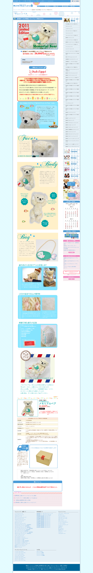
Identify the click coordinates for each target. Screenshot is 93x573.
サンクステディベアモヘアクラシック (22, 543)
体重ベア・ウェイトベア (71, 274)
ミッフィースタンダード (63, 522)
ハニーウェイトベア (19, 513)
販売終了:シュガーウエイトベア (70, 118)
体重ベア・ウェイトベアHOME (32, 565)
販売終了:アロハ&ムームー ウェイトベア (72, 122)
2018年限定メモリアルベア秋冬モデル (72, 83)
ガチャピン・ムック (62, 530)
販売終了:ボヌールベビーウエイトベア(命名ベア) (72, 54)
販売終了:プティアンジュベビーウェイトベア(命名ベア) (72, 70)
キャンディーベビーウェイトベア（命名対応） (24, 532)
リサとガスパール (61, 533)
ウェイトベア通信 (40, 552)
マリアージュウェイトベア (20, 519)
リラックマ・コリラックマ (63, 513)
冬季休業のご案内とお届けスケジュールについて (25, 502)
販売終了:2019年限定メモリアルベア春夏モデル (72, 80)
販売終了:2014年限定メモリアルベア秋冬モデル (72, 115)
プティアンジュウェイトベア (20, 517)
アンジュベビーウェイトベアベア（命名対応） (24, 528)
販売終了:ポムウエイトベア (70, 120)
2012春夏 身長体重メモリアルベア (43, 525)
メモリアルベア (64, 568)
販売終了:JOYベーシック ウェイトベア (72, 136)
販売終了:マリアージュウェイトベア (71, 75)
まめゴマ (60, 527)
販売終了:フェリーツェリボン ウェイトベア (72, 138)
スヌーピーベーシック (62, 517)
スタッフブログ (40, 551)
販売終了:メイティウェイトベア (70, 112)
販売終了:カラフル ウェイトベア (71, 131)
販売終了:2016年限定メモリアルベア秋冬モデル (72, 93)
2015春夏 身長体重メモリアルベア (43, 518)
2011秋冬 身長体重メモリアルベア (43, 527)
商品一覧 (58, 6)
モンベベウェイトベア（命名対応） (22, 530)
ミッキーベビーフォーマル (20, 552)
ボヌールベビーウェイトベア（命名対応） (23, 533)
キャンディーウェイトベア (20, 523)
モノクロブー (61, 528)
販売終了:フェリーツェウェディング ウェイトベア (72, 141)
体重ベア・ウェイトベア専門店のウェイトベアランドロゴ (23, 5)
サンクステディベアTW (19, 539)
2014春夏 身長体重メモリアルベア (43, 521)
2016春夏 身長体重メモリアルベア (43, 516)
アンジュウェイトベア (69, 46)
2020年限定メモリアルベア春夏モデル (72, 67)
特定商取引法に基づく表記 (44, 565)
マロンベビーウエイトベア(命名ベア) (71, 30)
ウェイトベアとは (40, 554)
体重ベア (70, 4)
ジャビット (60, 532)
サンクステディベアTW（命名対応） (22, 540)
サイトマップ (78, 4)
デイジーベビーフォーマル (20, 560)
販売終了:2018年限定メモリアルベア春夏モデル (72, 86)
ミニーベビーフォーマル (20, 555)
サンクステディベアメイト (20, 537)
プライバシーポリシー (54, 565)
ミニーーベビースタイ (19, 554)
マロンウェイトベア (69, 26)
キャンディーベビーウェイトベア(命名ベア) (72, 51)
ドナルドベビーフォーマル (20, 557)
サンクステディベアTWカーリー (21, 542)
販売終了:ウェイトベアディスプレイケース (72, 146)
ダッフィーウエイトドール (61, 566)
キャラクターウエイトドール (38, 566)
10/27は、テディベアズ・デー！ (70, 245)
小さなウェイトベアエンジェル (21, 544)
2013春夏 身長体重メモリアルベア (43, 523)
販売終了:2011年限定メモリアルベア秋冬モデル (72, 109)
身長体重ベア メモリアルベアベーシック (45, 513)
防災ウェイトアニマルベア (20, 545)
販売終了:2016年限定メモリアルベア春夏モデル (72, 97)
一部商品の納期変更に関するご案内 (22, 500)
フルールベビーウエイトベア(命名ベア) (72, 35)
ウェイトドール (74, 4)
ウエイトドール (57, 568)
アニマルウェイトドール (43, 568)
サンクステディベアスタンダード (21, 538)
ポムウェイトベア (18, 522)
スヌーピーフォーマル (62, 518)
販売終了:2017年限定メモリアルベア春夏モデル (72, 90)
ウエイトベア (28, 566)
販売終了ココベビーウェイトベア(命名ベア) (72, 42)
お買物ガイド (50, 6)
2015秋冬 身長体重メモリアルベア (43, 517)
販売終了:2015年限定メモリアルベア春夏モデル (72, 100)
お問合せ (75, 6)
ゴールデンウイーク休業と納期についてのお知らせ (26, 497)
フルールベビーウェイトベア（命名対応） (23, 524)
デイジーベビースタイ (19, 558)
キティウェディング (62, 521)
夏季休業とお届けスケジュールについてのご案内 (25, 495)
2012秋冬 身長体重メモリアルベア (43, 524)
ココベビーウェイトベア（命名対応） (22, 525)
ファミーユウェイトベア (20, 534)
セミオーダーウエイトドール (32, 568)
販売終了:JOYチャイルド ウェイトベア (72, 127)
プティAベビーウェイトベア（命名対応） (23, 527)
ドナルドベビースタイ (19, 556)
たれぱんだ (60, 525)
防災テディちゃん (18, 547)
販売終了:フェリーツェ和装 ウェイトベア (72, 144)
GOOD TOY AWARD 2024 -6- (69, 250)
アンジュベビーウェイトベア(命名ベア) (72, 44)
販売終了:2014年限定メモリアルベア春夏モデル (72, 106)
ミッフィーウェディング (63, 524)
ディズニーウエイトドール (50, 566)
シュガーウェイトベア (69, 28)
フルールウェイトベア (19, 514)
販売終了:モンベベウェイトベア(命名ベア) (72, 77)
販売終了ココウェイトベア (70, 37)
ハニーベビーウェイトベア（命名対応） (23, 529)
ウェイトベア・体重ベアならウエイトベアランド (44, 569)
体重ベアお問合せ (63, 565)
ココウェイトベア (18, 516)
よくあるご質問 (67, 6)
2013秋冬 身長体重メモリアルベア (43, 522)
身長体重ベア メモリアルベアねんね (71, 61)
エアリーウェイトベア (19, 535)
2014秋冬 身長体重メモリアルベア (43, 519)
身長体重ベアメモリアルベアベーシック (72, 59)
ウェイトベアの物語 (41, 555)
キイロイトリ (61, 514)
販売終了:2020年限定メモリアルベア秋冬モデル (72, 64)
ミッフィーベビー (61, 523)
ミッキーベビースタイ (19, 551)
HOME (41, 6)
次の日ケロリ (61, 529)
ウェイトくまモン (61, 516)
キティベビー (61, 519)
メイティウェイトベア (19, 521)
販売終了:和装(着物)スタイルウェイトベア (72, 129)
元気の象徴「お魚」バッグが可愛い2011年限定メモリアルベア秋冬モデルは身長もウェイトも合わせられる (33, 1)
